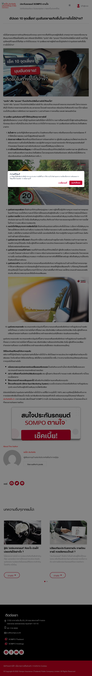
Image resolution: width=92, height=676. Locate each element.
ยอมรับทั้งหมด (75, 183)
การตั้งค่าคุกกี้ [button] (62, 183)
